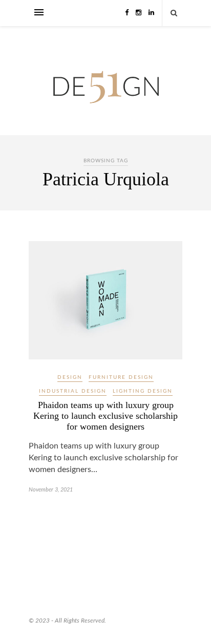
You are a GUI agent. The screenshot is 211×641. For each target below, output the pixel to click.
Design (69, 377)
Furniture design (121, 377)
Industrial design (73, 391)
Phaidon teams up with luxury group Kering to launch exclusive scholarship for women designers (105, 416)
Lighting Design (143, 391)
